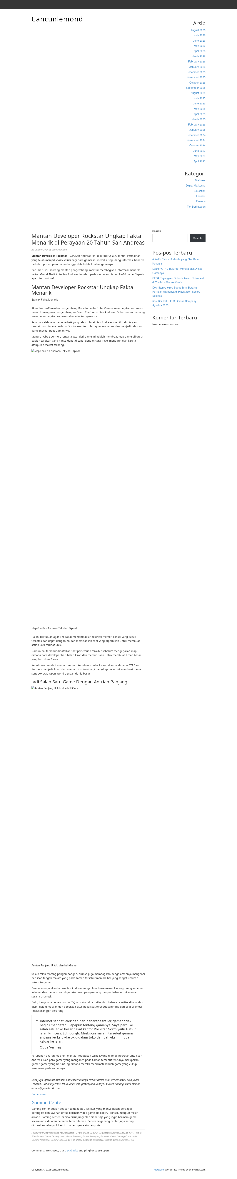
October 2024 (197, 145)
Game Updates (108, 1136)
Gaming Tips (57, 1139)
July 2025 (200, 98)
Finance (201, 201)
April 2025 (200, 114)
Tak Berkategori (196, 206)
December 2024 (196, 135)
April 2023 (200, 161)
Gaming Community (127, 1136)
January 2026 (197, 67)
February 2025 (197, 124)
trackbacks (71, 1150)
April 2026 (200, 51)
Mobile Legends (84, 1139)
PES (131, 1139)
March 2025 (198, 119)
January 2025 (197, 129)
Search (156, 231)
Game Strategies (91, 1136)
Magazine (159, 1169)
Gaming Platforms (40, 1139)
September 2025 (196, 87)
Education (200, 191)
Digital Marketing (196, 185)
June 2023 (199, 151)
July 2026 (200, 35)
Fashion (201, 196)
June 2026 (199, 40)
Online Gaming (120, 1139)
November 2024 (196, 140)
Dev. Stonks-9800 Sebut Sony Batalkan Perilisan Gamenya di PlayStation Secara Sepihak (176, 292)
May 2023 (200, 156)
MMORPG (69, 1139)
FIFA (131, 1132)
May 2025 (200, 109)
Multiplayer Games (102, 1139)
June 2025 (199, 103)
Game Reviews (73, 1136)
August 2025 (198, 93)
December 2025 (196, 72)
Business (200, 180)
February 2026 (197, 61)
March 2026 (198, 56)
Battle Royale (75, 1132)
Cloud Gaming (90, 1132)
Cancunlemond (57, 18)
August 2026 (198, 30)
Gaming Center (47, 1102)
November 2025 (196, 77)
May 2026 (200, 46)
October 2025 (197, 82)
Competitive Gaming (109, 1132)
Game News (38, 1094)
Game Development (55, 1136)
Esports (124, 1132)
